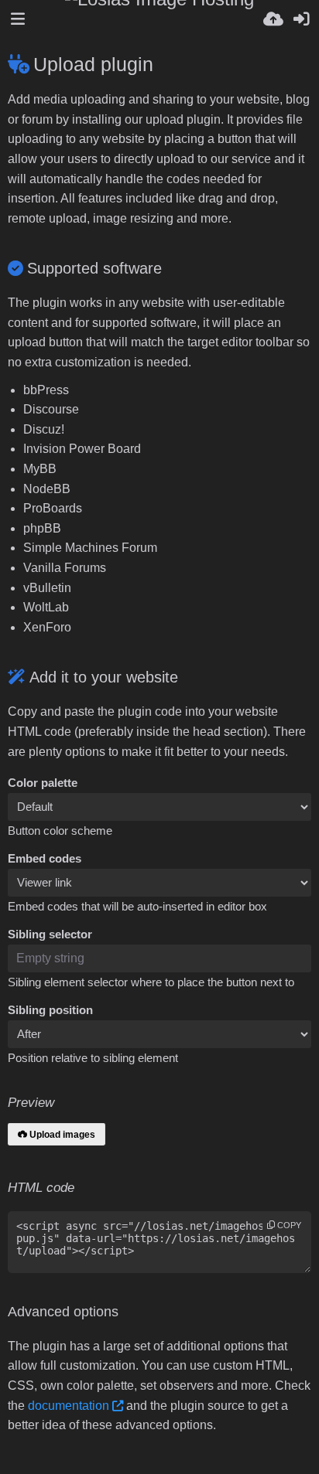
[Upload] (273, 19)
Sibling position (50, 1010)
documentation (68, 1405)
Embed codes (44, 859)
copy (288, 1225)
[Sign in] (301, 19)
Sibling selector (50, 934)
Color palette (42, 783)
